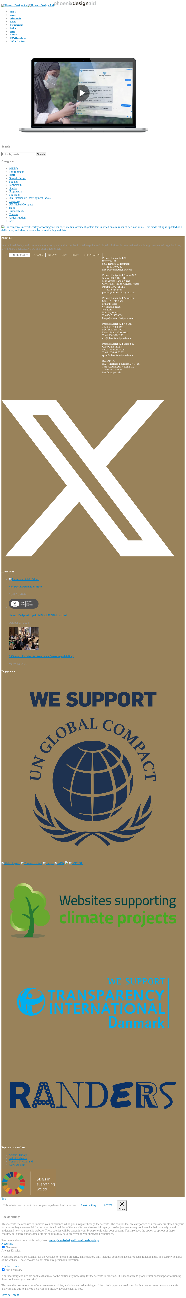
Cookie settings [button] (88, 1205)
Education (14, 194)
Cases (13, 21)
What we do (15, 18)
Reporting (14, 201)
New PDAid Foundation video (25, 586)
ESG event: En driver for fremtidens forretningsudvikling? (41, 656)
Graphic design (17, 178)
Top (3, 1198)
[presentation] (19, 255)
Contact (13, 34)
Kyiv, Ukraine (17, 1164)
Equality (13, 181)
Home (13, 11)
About (13, 14)
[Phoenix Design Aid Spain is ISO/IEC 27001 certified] (24, 607)
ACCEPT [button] (108, 1205)
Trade (12, 207)
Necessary (12, 1247)
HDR (12, 175)
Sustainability (16, 24)
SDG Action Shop (17, 41)
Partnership (15, 184)
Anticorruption (17, 217)
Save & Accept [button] (10, 1294)
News (12, 31)
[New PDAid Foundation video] (24, 579)
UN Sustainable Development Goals (29, 197)
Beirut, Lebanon (18, 1158)
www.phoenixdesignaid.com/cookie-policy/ (74, 1240)
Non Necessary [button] (10, 1266)
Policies (13, 27)
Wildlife (13, 168)
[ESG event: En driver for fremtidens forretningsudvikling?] (24, 648)
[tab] (19, 255)
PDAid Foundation (18, 37)
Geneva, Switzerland (21, 1161)
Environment (16, 171)
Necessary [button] (7, 1243)
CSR (11, 220)
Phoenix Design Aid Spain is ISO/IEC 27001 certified (38, 615)
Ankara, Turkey (18, 1154)
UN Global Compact (21, 204)
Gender (13, 188)
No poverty (15, 191)
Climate (13, 214)
